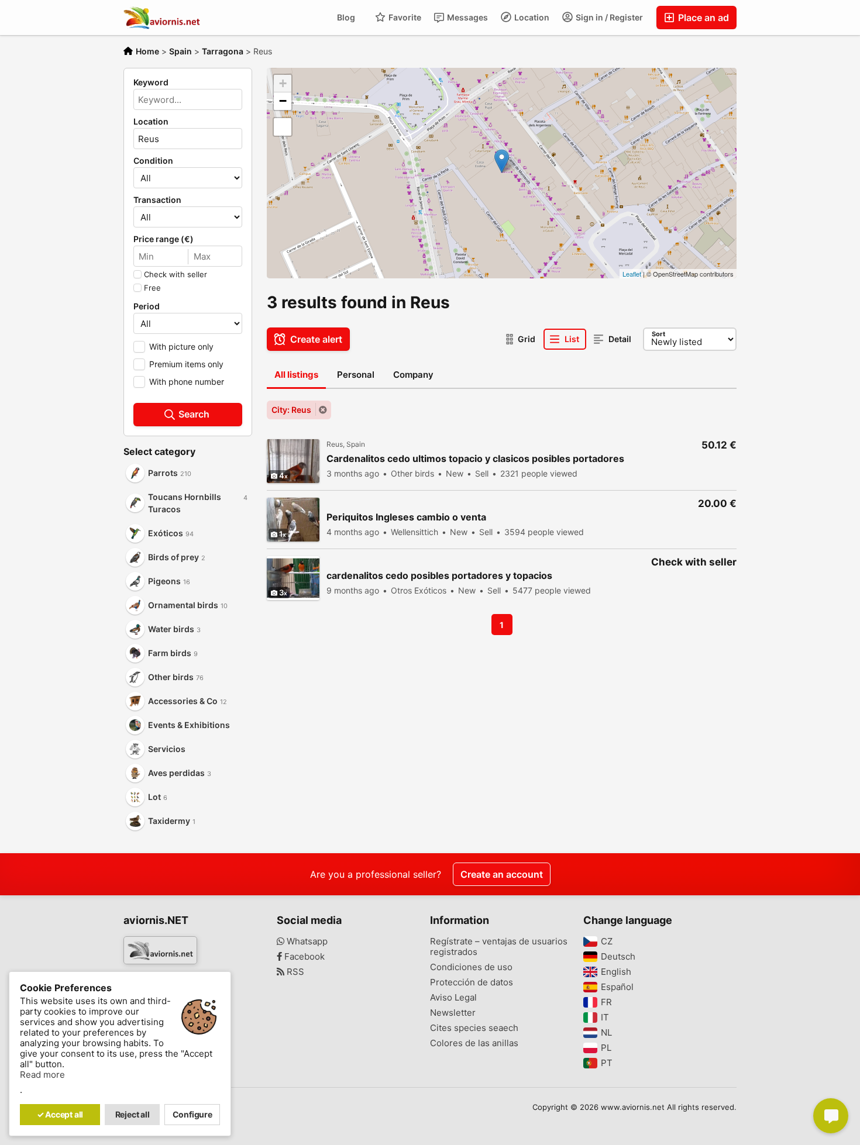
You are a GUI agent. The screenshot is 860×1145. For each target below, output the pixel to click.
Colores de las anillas (474, 1043)
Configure (192, 1114)
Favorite (404, 17)
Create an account (501, 874)
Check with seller (175, 274)
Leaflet (631, 273)
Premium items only (186, 364)
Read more (42, 1075)
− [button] (283, 101)
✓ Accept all (60, 1114)
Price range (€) (163, 239)
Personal (355, 374)
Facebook (303, 956)
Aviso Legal (453, 997)
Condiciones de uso (471, 967)
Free (152, 288)
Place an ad (702, 17)
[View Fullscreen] (282, 127)
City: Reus (291, 410)
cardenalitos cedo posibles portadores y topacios (439, 575)
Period (146, 306)
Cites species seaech (474, 1028)
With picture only (181, 346)
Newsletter (453, 1013)
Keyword (150, 82)
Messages (466, 17)
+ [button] (283, 83)
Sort (658, 334)
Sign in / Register (608, 17)
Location (530, 17)
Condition (153, 160)
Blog (346, 17)
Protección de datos (471, 982)
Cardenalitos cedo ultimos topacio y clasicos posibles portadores (475, 458)
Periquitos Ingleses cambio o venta (406, 517)
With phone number (186, 382)
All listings (296, 374)
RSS (294, 972)
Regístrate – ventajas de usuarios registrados (498, 946)
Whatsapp (306, 941)
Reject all (132, 1114)
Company (413, 374)
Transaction (157, 200)
